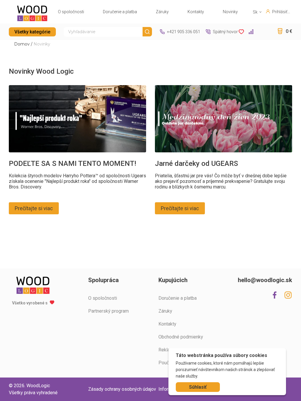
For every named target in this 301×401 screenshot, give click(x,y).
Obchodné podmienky (180, 337)
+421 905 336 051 (183, 31)
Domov (22, 44)
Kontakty (196, 11)
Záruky (162, 11)
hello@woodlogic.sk (265, 280)
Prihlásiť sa (279, 11)
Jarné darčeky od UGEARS (196, 163)
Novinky (230, 11)
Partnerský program (108, 311)
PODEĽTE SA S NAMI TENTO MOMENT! (72, 163)
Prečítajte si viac (34, 208)
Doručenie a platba (120, 11)
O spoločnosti (71, 11)
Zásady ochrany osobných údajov (122, 389)
